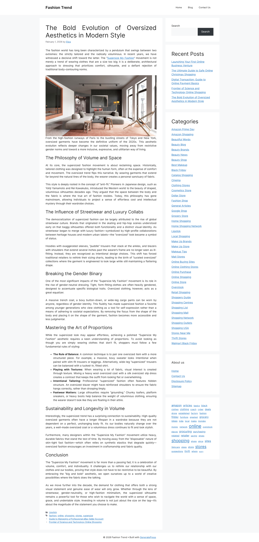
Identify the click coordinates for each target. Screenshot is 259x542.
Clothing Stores (180, 185)
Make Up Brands (181, 241)
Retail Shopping (180, 292)
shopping (69, 515)
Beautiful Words (181, 139)
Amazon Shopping (182, 134)
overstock (207, 427)
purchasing (199, 431)
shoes (201, 436)
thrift (187, 451)
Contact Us (204, 7)
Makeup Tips (179, 251)
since (200, 441)
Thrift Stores (178, 338)
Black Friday (178, 170)
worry (201, 452)
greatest (194, 417)
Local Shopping (180, 236)
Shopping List (179, 307)
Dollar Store (178, 195)
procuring (185, 431)
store (191, 447)
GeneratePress (148, 537)
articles (187, 405)
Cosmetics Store (181, 190)
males (194, 421)
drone (174, 413)
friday (175, 417)
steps (184, 447)
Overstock (177, 287)
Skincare (175, 447)
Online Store (178, 282)
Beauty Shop (179, 159)
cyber (200, 409)
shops (194, 441)
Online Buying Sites (183, 261)
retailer (185, 435)
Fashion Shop (179, 200)
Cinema (176, 180)
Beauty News (179, 154)
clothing (184, 409)
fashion (53, 515)
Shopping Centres (182, 302)
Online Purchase (181, 271)
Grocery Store (179, 215)
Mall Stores (178, 256)
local (187, 421)
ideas (174, 421)
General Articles (181, 205)
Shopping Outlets (181, 322)
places (174, 432)
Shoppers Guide (181, 297)
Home (179, 7)
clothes (175, 409)
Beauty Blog (178, 144)
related (175, 435)
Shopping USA (180, 328)
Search (175, 25)
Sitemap (176, 386)
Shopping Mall (179, 312)
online (61, 515)
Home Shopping (181, 221)
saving (194, 436)
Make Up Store (180, 246)
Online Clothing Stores (184, 266)
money (174, 427)
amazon (176, 405)
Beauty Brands (180, 149)
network (183, 427)
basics (197, 405)
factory (194, 413)
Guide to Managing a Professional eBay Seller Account (76, 519)
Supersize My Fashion (120, 57)
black (204, 405)
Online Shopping (181, 277)
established (184, 413)
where (195, 451)
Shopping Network (182, 317)
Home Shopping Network (186, 226)
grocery (204, 417)
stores (79, 515)
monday (202, 421)
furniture (184, 417)
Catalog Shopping (182, 175)
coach (193, 409)
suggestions (177, 451)
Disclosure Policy (181, 381)
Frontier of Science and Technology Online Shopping (75, 522)
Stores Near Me (180, 333)
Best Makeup (179, 164)
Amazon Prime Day (182, 129)
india (181, 421)
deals (208, 409)
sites (208, 441)
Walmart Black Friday (184, 343)
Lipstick (53, 512)
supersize (88, 515)
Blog (190, 7)
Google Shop (179, 210)
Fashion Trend (59, 7)
